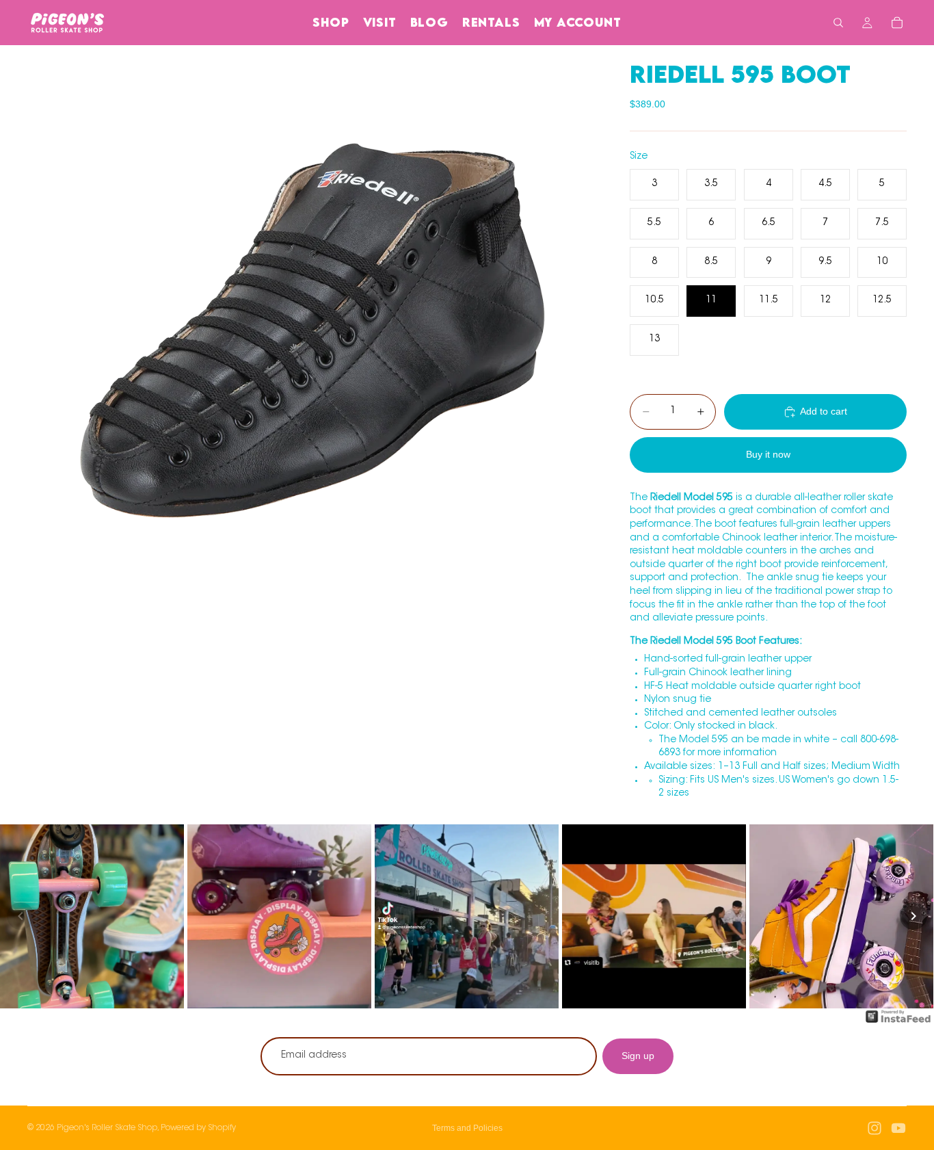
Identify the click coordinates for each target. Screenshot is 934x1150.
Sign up (638, 1055)
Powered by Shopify (198, 1128)
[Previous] (20, 916)
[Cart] (897, 23)
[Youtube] (898, 1128)
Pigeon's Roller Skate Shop (107, 1128)
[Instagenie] (898, 1023)
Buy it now (768, 454)
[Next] (913, 916)
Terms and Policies (467, 1128)
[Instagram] (874, 1128)
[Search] (838, 23)
